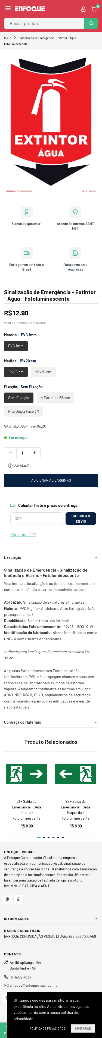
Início (7, 38)
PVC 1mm (16, 345)
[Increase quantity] (34, 453)
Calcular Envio (81, 518)
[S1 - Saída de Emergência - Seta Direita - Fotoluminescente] (26, 774)
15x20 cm (16, 371)
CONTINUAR (83, 1028)
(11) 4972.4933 (20, 977)
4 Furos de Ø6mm (55, 397)
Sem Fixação (18, 397)
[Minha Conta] (83, 8)
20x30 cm (43, 371)
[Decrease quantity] (10, 453)
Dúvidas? (21, 465)
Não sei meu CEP (23, 534)
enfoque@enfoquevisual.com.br (34, 985)
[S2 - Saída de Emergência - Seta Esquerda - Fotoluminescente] (75, 774)
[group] (51, 124)
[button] (8, 9)
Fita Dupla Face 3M (23, 411)
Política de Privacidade (47, 1028)
